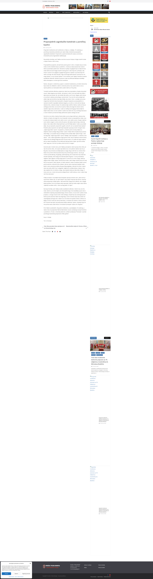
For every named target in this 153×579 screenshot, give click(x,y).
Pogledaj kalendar (93, 32)
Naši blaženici (76, 12)
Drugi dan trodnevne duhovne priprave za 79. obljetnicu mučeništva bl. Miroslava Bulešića (104, 419)
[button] (30, 563)
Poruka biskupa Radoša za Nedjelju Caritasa (104, 289)
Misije (85, 567)
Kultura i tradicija (87, 565)
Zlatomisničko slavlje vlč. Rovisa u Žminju (76, 227)
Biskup (57, 12)
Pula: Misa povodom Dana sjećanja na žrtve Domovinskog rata (54, 227)
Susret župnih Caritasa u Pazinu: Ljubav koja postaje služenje (99, 141)
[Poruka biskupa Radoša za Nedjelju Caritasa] (94, 290)
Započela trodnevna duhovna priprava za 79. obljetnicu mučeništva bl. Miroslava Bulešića (104, 510)
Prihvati (6, 573)
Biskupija (51, 12)
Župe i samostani (66, 12)
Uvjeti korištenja (100, 576)
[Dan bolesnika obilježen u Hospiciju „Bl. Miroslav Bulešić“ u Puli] (94, 199)
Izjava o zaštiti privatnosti (19, 576)
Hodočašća (98, 352)
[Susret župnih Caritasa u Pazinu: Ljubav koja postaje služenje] (100, 129)
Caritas (93, 136)
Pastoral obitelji (101, 565)
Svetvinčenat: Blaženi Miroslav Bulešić (102, 29)
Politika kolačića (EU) (107, 576)
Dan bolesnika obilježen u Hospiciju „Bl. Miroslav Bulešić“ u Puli (104, 199)
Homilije (102, 352)
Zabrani (16, 573)
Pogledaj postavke (26, 573)
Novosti (45, 12)
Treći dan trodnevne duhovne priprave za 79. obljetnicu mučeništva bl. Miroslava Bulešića (99, 361)
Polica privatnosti (93, 576)
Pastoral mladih (101, 567)
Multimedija (85, 12)
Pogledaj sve (107, 121)
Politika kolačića (11, 576)
